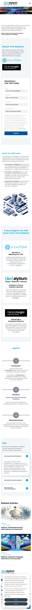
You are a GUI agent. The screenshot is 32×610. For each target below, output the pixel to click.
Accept (16, 599)
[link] (10, 3)
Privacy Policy (22, 129)
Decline (16, 603)
